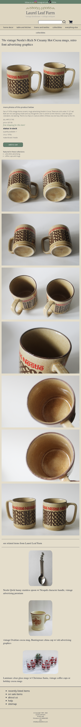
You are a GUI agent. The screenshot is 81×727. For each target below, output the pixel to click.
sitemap (12, 704)
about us (13, 697)
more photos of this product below (18, 107)
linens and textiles (41, 27)
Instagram (41, 2)
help (10, 700)
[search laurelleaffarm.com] (64, 22)
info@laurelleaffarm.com (40, 722)
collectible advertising (12, 154)
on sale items (15, 694)
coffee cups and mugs (12, 156)
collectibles (57, 27)
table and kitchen (24, 27)
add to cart (13, 145)
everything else (71, 27)
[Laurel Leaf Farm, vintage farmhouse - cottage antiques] (40, 12)
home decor (8, 27)
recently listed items (19, 690)
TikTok (54, 2)
